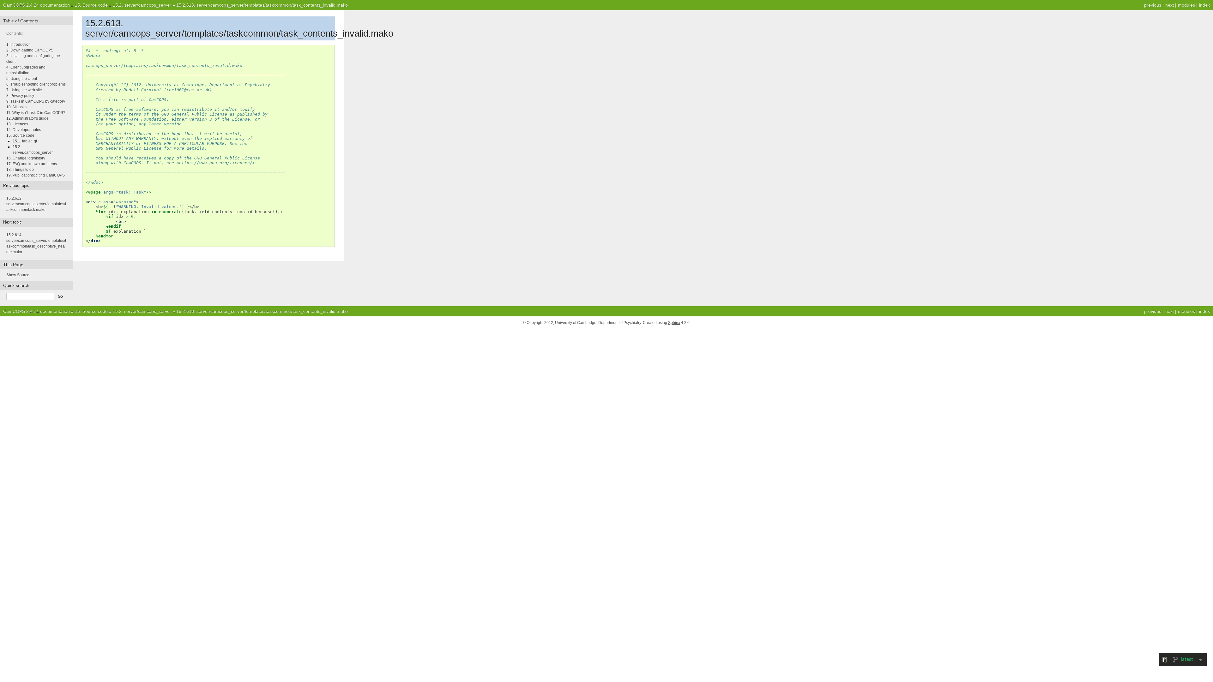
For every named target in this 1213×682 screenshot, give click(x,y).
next (1169, 5)
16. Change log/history (25, 158)
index (1204, 5)
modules (1186, 5)
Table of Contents (20, 20)
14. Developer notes (23, 130)
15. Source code (20, 135)
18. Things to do (20, 169)
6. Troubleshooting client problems (36, 84)
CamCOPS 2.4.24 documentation (36, 5)
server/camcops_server (142, 5)
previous (1152, 5)
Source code (91, 5)
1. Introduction (18, 44)
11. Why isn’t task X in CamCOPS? (35, 113)
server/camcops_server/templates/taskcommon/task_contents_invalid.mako (262, 5)
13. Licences (17, 124)
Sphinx (674, 322)
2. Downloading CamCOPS (29, 50)
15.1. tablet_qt (25, 141)
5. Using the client (21, 78)
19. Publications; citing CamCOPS (35, 175)
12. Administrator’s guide (27, 118)
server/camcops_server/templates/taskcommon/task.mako (36, 204)
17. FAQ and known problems (31, 164)
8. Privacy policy (20, 95)
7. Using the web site (24, 90)
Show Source (17, 275)
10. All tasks (16, 107)
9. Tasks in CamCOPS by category (35, 101)
